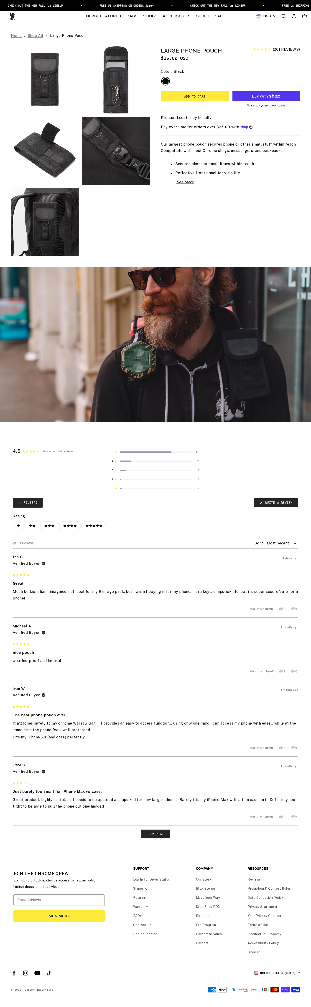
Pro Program (206, 925)
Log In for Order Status (151, 879)
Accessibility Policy (263, 943)
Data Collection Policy (265, 897)
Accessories (177, 16)
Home (16, 35)
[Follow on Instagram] (26, 973)
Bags (132, 16)
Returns (139, 897)
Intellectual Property (264, 934)
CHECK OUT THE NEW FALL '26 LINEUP (208, 5)
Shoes (202, 16)
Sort (259, 543)
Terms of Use (258, 925)
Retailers (203, 916)
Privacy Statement (263, 907)
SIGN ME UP (59, 916)
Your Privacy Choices (264, 916)
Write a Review (280, 503)
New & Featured (103, 16)
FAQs (137, 916)
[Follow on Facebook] (14, 973)
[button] (276, 49)
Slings (150, 16)
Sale (220, 16)
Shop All (35, 35)
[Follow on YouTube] (37, 973)
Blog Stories (206, 888)
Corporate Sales (209, 934)
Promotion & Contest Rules (269, 888)
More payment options (266, 105)
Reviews (254, 879)
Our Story (203, 879)
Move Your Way (208, 897)
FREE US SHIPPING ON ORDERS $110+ (117, 5)
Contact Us (142, 925)
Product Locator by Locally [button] (186, 118)
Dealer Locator (145, 934)
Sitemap (254, 952)
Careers (202, 943)
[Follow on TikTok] (49, 973)
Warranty (140, 907)
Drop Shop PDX (208, 907)
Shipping (140, 888)
